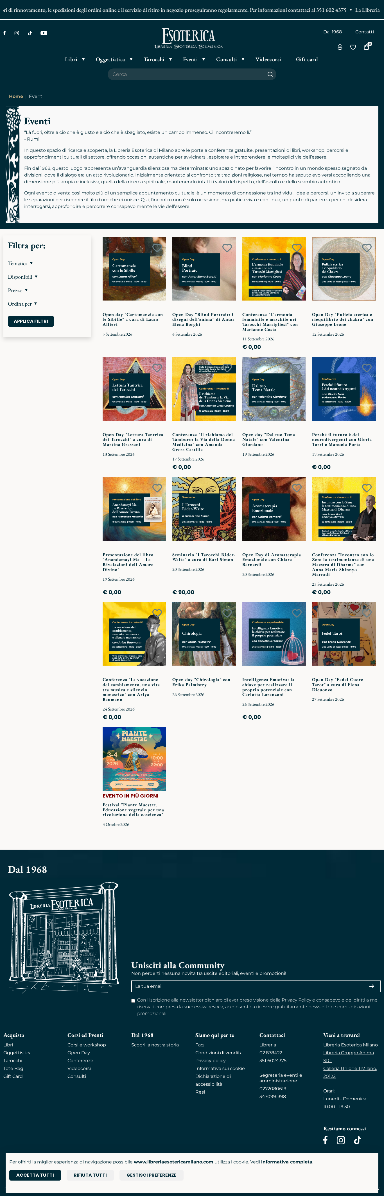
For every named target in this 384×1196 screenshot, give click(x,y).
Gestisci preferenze (152, 1175)
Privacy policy (210, 1060)
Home (16, 96)
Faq (199, 1045)
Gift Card (13, 1076)
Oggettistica (17, 1052)
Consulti (76, 1076)
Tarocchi (12, 1060)
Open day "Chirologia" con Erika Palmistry (201, 682)
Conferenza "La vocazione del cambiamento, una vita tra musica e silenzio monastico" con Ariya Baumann (131, 689)
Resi (200, 1092)
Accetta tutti (35, 1175)
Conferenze (80, 1060)
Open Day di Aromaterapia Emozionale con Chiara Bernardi (271, 559)
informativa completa (286, 1162)
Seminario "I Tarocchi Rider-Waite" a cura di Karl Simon (204, 557)
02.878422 (270, 1052)
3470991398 (272, 1096)
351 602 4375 (317, 9)
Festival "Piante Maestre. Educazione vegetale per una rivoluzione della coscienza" (133, 809)
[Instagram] (16, 33)
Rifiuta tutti (90, 1175)
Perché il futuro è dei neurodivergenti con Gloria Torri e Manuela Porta (342, 439)
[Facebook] (4, 33)
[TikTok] (30, 33)
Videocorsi (79, 1068)
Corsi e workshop (86, 1045)
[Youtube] (43, 33)
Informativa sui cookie (220, 1068)
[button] (47, 263)
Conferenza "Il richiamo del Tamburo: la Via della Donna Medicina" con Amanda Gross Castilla (203, 442)
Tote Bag (13, 1068)
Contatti (364, 32)
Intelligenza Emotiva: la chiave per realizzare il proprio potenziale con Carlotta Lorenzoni (268, 687)
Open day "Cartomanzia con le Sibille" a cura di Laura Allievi (133, 319)
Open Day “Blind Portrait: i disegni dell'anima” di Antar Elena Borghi (203, 319)
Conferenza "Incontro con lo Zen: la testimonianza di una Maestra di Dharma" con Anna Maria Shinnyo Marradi (343, 564)
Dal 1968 (332, 32)
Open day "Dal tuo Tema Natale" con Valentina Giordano (268, 439)
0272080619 (272, 1088)
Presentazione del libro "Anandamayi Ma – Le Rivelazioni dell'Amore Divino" (128, 562)
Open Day (78, 1052)
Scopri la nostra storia (155, 1045)
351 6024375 (272, 1060)
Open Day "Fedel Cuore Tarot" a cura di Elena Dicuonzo (337, 684)
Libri (8, 1045)
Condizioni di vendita (219, 1052)
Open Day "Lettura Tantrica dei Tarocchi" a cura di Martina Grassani (133, 439)
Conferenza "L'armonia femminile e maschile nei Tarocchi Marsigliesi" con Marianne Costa (270, 321)
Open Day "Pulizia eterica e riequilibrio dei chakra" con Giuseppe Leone (342, 319)
